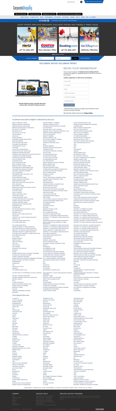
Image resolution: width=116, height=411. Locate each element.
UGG (13, 308)
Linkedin (76, 151)
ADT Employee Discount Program (21, 157)
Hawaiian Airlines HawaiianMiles (52, 132)
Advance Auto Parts (49, 300)
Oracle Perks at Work (49, 290)
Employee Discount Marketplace (21, 284)
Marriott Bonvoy (17, 279)
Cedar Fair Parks (78, 378)
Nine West (15, 328)
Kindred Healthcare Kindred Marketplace (86, 184)
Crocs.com (46, 306)
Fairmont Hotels (78, 310)
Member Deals (16, 350)
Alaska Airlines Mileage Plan (82, 122)
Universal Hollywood (18, 366)
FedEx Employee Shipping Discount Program (86, 277)
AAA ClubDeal (16, 246)
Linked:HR (15, 250)
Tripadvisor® (16, 333)
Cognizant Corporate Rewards (21, 171)
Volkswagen (15, 359)
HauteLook (46, 265)
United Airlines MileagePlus (82, 142)
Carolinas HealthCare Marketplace (22, 167)
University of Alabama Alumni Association (86, 217)
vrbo (75, 353)
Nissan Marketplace (79, 189)
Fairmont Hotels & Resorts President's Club (56, 131)
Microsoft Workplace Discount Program (86, 384)
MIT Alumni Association (19, 222)
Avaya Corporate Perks (19, 162)
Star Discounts (47, 236)
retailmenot (46, 246)
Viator (45, 381)
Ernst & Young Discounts (81, 176)
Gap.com (14, 313)
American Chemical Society (51, 124)
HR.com (14, 251)
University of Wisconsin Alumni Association (56, 227)
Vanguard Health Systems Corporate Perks (86, 200)
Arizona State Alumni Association (22, 214)
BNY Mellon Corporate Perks (82, 166)
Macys (14, 325)
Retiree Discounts (40, 399)
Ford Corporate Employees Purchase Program (87, 248)
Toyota (45, 369)
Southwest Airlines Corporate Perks (54, 243)
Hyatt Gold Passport (49, 134)
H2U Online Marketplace (50, 154)
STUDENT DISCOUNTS (35, 14)
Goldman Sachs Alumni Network (21, 156)
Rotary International (49, 141)
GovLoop (14, 289)
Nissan (45, 374)
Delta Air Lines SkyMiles (81, 129)
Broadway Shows (48, 366)
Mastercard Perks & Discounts (83, 238)
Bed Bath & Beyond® (18, 364)
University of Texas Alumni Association (85, 214)
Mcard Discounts (48, 210)
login (86, 1)
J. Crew (14, 320)
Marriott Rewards (48, 136)
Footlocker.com (17, 311)
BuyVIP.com (77, 265)
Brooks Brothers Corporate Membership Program (27, 258)
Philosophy (15, 331)
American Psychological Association (23, 127)
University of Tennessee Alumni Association (56, 217)
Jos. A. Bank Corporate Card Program (54, 258)
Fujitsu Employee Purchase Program (54, 253)
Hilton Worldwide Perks (81, 181)
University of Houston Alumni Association (86, 227)
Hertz (14, 316)
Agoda (14, 381)
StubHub (14, 355)
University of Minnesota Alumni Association (56, 225)
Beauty (78, 17)
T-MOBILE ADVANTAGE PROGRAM (20, 256)
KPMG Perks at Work (18, 185)
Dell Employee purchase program (84, 251)
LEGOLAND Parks (47, 364)
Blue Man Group (47, 368)
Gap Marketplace (79, 177)
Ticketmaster (78, 368)
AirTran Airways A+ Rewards (51, 122)
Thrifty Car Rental (79, 376)
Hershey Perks (47, 181)
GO (81, 2)
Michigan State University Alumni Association (87, 225)
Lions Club (15, 136)
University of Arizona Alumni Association (86, 228)
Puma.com (76, 331)
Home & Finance (25, 17)
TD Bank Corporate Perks (19, 197)
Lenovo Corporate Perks (50, 185)
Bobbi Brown (46, 303)
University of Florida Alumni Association (86, 215)
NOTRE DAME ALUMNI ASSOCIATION (52, 235)
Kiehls (14, 321)
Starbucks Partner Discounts (21, 152)
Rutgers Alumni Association (82, 231)
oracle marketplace (80, 152)
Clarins (14, 343)
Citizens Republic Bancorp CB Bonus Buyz (55, 169)
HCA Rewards (77, 246)
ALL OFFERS (93, 17)
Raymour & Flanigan (18, 346)
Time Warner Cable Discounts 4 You (22, 174)
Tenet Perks (46, 197)
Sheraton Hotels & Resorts (20, 335)
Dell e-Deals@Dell (17, 172)
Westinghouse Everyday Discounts (84, 202)
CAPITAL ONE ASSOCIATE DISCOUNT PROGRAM (86, 197)
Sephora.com (47, 333)
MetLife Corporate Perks (50, 241)
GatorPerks (77, 290)
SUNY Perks (77, 195)
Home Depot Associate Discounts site (23, 182)
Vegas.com (15, 306)
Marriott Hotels (48, 325)
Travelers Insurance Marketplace (53, 200)
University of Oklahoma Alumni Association (56, 231)
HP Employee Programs (50, 285)
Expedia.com (15, 310)
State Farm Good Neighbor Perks (83, 240)
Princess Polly (78, 356)
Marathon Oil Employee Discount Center (24, 187)
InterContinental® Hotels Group (83, 318)
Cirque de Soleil (78, 366)
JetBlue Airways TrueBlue (81, 134)
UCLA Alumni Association (50, 212)
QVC (13, 265)
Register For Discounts (95, 1)
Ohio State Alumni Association (52, 214)
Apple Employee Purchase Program (53, 251)
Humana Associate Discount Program (54, 284)
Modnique (15, 268)
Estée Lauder (77, 308)
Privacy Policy (15, 409)
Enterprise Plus (17, 131)
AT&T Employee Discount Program (53, 256)
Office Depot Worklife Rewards (52, 139)
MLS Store (46, 346)
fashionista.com (17, 205)
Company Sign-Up (16, 397)
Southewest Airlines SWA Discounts (84, 192)
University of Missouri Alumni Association (86, 230)
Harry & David (77, 315)
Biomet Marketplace (49, 164)
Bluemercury (16, 371)
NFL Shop (45, 326)
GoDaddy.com (77, 313)
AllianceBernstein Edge (50, 159)
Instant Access (69, 105)
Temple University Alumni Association (54, 230)
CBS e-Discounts (78, 241)
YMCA (75, 146)
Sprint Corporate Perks (19, 194)
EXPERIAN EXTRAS (17, 176)
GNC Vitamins (46, 313)
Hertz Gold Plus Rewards (81, 132)
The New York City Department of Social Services (27, 273)
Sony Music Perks (48, 192)
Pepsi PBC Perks (17, 190)
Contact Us (15, 403)
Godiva (14, 315)
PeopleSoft (77, 280)
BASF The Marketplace (18, 164)
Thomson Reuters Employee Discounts (85, 199)
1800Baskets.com (48, 298)
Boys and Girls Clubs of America (52, 129)
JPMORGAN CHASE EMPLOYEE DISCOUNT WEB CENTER (26, 154)
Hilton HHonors (16, 134)
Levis (75, 345)
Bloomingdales (16, 303)
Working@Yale (16, 261)
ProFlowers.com (48, 331)
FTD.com (76, 311)
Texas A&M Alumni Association (21, 220)
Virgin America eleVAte (19, 146)
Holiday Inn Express (49, 316)
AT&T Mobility (47, 345)
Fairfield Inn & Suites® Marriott (21, 383)
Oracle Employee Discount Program (84, 250)
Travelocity (77, 336)
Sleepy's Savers (17, 192)
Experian (76, 306)
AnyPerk (45, 280)
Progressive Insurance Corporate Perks (55, 190)
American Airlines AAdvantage (21, 124)
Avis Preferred (47, 127)
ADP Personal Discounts (81, 156)
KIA (74, 358)
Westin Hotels (78, 340)
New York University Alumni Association (24, 228)
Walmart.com (16, 340)
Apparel (72, 17)
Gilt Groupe (46, 268)
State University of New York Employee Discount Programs (57, 273)
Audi (13, 361)
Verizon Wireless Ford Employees (84, 369)
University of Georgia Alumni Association (24, 230)
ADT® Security (78, 343)
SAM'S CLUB (77, 303)
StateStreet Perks (17, 195)
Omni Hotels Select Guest (81, 139)
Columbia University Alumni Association (85, 220)
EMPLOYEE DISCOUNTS (20, 14)
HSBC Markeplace (48, 182)
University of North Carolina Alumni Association (88, 222)
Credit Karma (47, 340)
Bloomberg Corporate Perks (82, 243)
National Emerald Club (49, 137)
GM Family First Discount (19, 248)
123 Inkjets (15, 298)
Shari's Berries (78, 333)
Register (14, 400)
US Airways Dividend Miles (19, 144)
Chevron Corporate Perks (50, 167)
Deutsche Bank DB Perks (81, 172)
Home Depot (15, 318)
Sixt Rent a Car (78, 361)
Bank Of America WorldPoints (82, 127)
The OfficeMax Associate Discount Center (55, 199)
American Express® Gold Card (21, 348)
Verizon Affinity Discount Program (84, 285)
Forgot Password (85, 58)
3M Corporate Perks (79, 154)
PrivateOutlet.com (17, 266)
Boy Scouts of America (19, 129)
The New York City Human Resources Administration (84, 270)
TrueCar (45, 348)
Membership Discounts (41, 402)
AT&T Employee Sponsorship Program (85, 287)
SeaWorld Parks (17, 356)
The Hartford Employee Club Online (22, 199)
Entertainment (49, 17)
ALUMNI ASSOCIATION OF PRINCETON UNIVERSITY (56, 220)
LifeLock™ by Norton (80, 371)
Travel (42, 17)
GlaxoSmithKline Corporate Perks (53, 179)
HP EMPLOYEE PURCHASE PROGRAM (83, 363)
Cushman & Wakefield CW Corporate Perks (86, 171)
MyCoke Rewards (17, 137)
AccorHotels (16, 378)
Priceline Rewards (17, 141)
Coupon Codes (39, 403)
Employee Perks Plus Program (52, 277)
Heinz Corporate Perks (19, 181)
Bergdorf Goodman (48, 343)
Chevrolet (15, 374)
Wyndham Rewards (48, 146)
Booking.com (46, 361)
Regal (14, 369)
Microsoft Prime (48, 275)
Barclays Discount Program (82, 162)
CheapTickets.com (17, 305)
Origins (76, 330)
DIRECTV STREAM (16, 358)
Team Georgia (47, 238)
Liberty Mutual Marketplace (51, 279)
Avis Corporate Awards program (83, 258)
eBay (44, 263)
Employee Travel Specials (50, 315)
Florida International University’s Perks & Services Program (86, 273)
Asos (44, 355)
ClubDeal (76, 245)
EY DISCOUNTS (47, 176)
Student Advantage (18, 282)
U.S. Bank (45, 384)
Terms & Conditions (27, 409)
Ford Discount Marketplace (82, 210)
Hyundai (14, 336)
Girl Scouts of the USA (19, 132)
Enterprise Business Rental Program (54, 260)
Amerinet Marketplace (80, 159)
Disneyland (46, 320)
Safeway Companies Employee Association (24, 277)
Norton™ (45, 358)
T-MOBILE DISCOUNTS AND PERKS (21, 200)
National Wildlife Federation (82, 137)
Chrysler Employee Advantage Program (85, 284)
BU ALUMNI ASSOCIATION (18, 235)
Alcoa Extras (47, 152)
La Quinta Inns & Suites (80, 321)
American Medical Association (21, 126)
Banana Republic (17, 301)
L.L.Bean (45, 351)
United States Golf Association (21, 151)
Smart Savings (16, 240)
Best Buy (45, 301)
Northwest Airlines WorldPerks (21, 139)
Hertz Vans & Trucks (79, 348)
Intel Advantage (17, 184)
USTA (75, 144)
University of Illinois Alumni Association (24, 217)
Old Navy (14, 330)
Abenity (45, 245)
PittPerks (15, 147)
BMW (44, 359)
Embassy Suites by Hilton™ (81, 379)
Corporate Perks (48, 149)
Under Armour (47, 338)
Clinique (76, 305)
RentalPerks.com (16, 404)
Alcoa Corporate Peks (18, 159)
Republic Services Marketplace (83, 190)
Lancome (14, 323)
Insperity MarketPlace (80, 182)
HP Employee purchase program (21, 255)
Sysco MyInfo (16, 245)
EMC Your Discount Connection (83, 174)
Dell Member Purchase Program (52, 376)
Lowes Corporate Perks (81, 185)
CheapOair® (46, 363)
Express (45, 310)
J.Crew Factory (47, 371)
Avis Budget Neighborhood (20, 149)
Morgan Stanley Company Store (21, 166)
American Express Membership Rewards (85, 124)
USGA (44, 144)
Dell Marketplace (17, 210)
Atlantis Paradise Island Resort (83, 383)
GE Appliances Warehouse (20, 379)
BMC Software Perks (49, 166)
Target (45, 335)
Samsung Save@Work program (21, 290)
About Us (14, 399)
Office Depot (77, 328)
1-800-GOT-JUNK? (16, 345)
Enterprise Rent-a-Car (49, 308)
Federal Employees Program (20, 179)
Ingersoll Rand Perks (49, 240)
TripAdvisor (77, 268)
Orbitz (45, 330)
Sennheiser (46, 350)
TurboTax (15, 338)
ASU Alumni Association (80, 212)
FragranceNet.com (48, 311)
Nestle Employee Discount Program (53, 189)
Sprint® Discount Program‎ (20, 285)
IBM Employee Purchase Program (83, 236)
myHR (13, 280)
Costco (76, 346)
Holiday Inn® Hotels (79, 316)
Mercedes (76, 359)
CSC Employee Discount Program (52, 171)
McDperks (15, 292)
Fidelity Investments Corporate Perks (54, 177)
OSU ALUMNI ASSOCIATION (80, 233)
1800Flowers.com (78, 298)
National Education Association (52, 147)
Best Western (78, 301)
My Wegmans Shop (17, 189)
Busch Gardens (47, 378)
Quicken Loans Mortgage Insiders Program (55, 287)
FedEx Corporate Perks (19, 177)
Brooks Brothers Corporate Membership (46, 404)
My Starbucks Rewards (80, 136)
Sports (83, 17)
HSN (75, 263)
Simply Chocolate (79, 350)
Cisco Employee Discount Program (22, 169)
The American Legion (49, 250)
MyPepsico (77, 207)
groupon (76, 261)
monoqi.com (46, 266)
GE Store (76, 282)
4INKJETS (14, 353)
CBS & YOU (15, 243)
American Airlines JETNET (50, 209)
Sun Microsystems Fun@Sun (51, 195)
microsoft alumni (17, 287)
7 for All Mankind (17, 300)
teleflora (15, 341)
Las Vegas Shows (17, 368)
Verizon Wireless (79, 338)
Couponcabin (77, 149)
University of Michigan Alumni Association (55, 215)
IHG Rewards (46, 204)
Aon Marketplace (17, 161)
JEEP (75, 374)
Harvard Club (16, 219)
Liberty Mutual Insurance (19, 363)
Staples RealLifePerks (49, 194)
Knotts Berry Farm (79, 320)
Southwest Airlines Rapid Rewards (84, 141)
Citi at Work (15, 236)
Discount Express (17, 241)
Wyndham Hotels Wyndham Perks (21, 204)
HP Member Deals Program (51, 289)
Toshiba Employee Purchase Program (54, 255)
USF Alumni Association (50, 233)
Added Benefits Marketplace (51, 270)
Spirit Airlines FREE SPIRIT (19, 142)
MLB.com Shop (78, 325)
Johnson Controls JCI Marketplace (53, 184)
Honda (44, 373)
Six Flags (76, 364)
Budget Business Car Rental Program (23, 260)
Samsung (45, 356)
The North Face (47, 328)
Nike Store (77, 326)
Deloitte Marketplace (49, 172)
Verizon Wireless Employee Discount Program (87, 255)
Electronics (65, 17)
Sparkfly (76, 205)
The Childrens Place (79, 335)
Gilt (44, 261)
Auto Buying (57, 17)
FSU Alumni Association (19, 225)
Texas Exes (15, 215)
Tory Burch (46, 336)
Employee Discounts (41, 396)
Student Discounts (40, 400)
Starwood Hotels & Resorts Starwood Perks (87, 194)
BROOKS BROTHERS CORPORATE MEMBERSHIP (69, 14)
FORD (75, 373)
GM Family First (16, 212)
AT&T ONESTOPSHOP (48, 161)
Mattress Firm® (78, 300)
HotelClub (76, 275)
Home (13, 396)
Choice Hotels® (47, 305)
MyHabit (76, 266)
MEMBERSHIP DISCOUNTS (49, 14)
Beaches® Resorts (48, 383)
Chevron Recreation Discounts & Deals (23, 209)
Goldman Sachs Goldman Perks (83, 179)
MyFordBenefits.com (49, 248)
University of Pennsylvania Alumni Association (87, 219)
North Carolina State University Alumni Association (54, 222)
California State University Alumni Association (26, 233)
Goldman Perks (78, 126)
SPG (75, 204)
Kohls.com (46, 321)
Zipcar (14, 351)
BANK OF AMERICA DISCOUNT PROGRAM (53, 162)
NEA (75, 147)
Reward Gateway (17, 238)
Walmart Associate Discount (82, 169)
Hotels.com (46, 318)
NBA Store (15, 326)
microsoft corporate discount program (86, 260)
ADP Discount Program (49, 156)
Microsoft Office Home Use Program (84, 253)
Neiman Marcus (78, 323)
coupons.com (16, 207)
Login (13, 402)
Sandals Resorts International (21, 384)
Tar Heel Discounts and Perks (21, 275)
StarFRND (76, 289)
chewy (45, 353)
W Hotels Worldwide (49, 379)
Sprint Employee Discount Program (84, 256)
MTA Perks (76, 187)
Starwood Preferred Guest (51, 142)
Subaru (14, 376)
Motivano (45, 207)
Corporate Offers (48, 205)
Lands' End (46, 323)
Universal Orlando (48, 341)
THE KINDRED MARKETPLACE (19, 270)
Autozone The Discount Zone (82, 161)
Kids (87, 17)
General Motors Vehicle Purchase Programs (25, 253)
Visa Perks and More (49, 202)
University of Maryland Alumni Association (55, 228)
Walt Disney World (79, 341)
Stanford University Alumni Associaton (23, 231)
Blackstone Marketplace (81, 164)
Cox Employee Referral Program (52, 151)
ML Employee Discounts (50, 187)
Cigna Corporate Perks (80, 167)
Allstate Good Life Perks (50, 157)
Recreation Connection (80, 235)
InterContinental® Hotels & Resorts (84, 381)
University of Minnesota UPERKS (83, 209)
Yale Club (46, 219)
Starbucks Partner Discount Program (54, 126)
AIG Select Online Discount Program (84, 157)
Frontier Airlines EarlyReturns (83, 131)
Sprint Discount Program (81, 279)
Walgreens (77, 351)
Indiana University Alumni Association (23, 227)
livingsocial (15, 263)
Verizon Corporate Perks (19, 202)
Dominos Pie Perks (48, 174)
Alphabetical (50, 396)
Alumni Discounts (40, 397)
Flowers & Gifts (34, 17)
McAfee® (14, 373)
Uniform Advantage (79, 355)
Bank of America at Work (19, 122)
